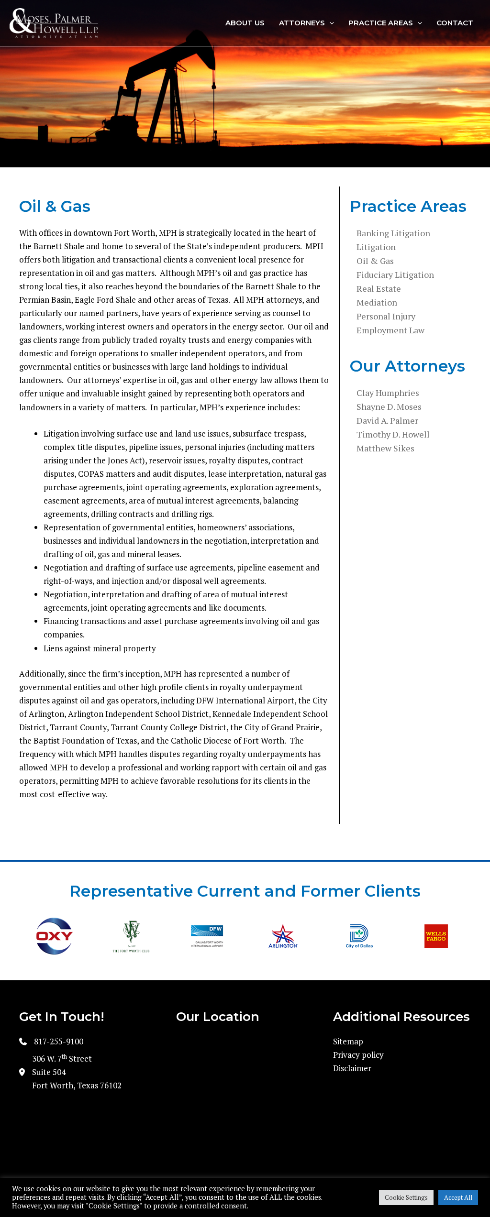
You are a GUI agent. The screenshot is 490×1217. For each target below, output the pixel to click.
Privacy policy (358, 1054)
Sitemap (348, 1041)
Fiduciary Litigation (395, 274)
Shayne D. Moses (389, 406)
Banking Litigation (393, 233)
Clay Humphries (387, 392)
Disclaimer (352, 1068)
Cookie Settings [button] (406, 1197)
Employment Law (390, 330)
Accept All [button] (458, 1197)
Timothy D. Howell (393, 434)
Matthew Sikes (385, 448)
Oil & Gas (375, 260)
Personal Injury (385, 316)
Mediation (376, 302)
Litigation (376, 246)
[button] (329, 23)
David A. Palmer (387, 420)
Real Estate (378, 288)
